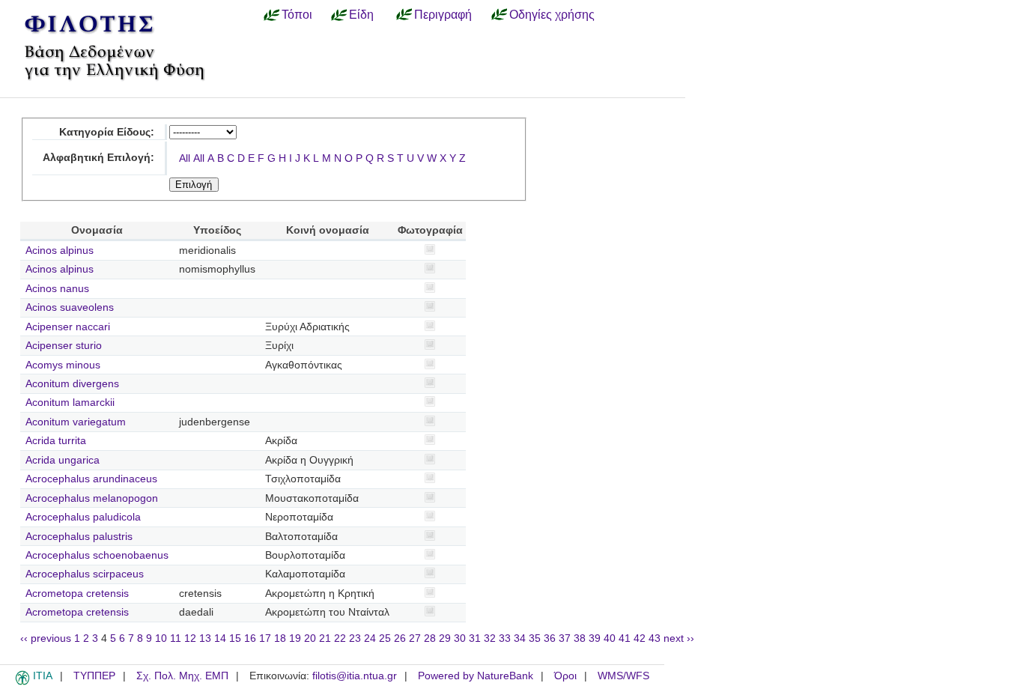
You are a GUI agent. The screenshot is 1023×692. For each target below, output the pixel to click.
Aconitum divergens (72, 383)
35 (535, 638)
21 (325, 638)
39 (595, 638)
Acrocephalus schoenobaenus (97, 555)
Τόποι (297, 14)
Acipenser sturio (63, 345)
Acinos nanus (57, 288)
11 (175, 638)
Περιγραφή (443, 14)
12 (190, 638)
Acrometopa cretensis (77, 593)
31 (475, 638)
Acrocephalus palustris (79, 536)
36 (550, 638)
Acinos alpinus (59, 250)
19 (295, 638)
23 (355, 638)
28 (430, 638)
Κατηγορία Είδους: (106, 132)
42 (640, 638)
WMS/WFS (623, 676)
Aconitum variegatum (75, 422)
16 (250, 638)
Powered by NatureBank (475, 676)
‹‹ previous (45, 638)
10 (161, 638)
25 (385, 638)
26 (400, 638)
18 (280, 638)
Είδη (361, 14)
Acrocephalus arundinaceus (91, 479)
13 (205, 638)
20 (310, 638)
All (184, 158)
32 (490, 638)
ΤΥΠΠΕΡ (94, 676)
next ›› (679, 638)
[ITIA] (22, 682)
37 (565, 638)
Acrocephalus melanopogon (91, 498)
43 (655, 638)
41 (625, 638)
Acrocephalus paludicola (83, 517)
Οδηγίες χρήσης (552, 14)
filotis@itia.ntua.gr (354, 676)
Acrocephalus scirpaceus (84, 574)
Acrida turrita (55, 440)
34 (520, 638)
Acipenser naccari (67, 327)
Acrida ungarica (62, 460)
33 (505, 638)
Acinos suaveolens (69, 307)
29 (445, 638)
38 (580, 638)
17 (265, 638)
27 (415, 638)
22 (340, 638)
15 (235, 638)
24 (370, 638)
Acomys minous (62, 365)
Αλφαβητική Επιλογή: (98, 157)
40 (610, 638)
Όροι (565, 676)
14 (220, 638)
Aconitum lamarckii (70, 402)
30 (460, 638)
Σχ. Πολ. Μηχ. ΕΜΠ (182, 676)
